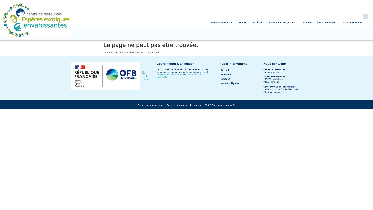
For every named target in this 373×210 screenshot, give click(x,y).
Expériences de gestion (282, 22)
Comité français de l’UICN (169, 74)
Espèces (257, 22)
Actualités (307, 22)
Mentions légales (229, 83)
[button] (365, 16)
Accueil (224, 70)
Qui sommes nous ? (221, 22)
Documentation (327, 22)
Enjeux (242, 22)
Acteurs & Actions (353, 22)
